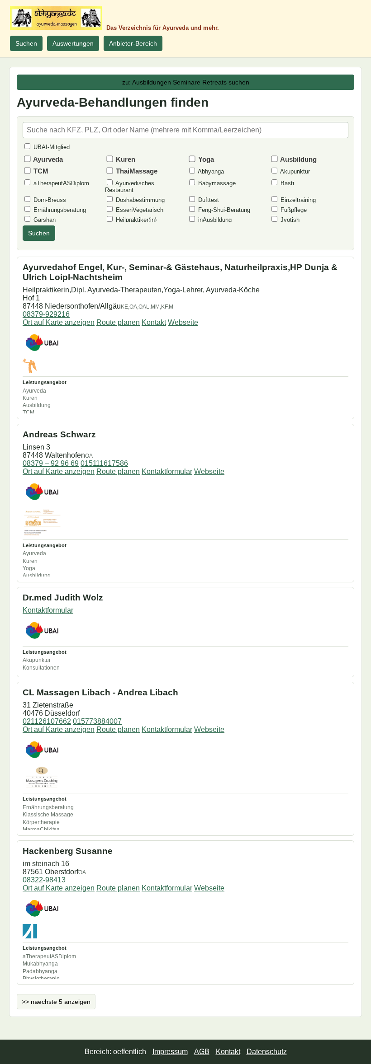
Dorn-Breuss (49, 200)
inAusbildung (214, 219)
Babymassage (216, 183)
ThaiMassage (135, 171)
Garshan (44, 219)
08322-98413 (44, 880)
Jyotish (289, 219)
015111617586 (104, 463)
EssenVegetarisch (138, 209)
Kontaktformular (167, 471)
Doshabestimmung (139, 200)
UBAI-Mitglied (51, 147)
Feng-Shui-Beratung (223, 209)
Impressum (170, 1051)
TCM (40, 171)
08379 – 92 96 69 (51, 463)
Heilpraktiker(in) (135, 219)
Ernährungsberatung (59, 209)
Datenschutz (267, 1051)
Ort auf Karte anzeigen (59, 322)
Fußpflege (293, 209)
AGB (201, 1051)
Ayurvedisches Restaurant (129, 186)
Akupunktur (294, 171)
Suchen (26, 43)
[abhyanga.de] (56, 18)
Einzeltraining (297, 200)
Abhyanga (210, 171)
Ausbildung (298, 159)
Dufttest (207, 200)
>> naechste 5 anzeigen (56, 1001)
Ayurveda (47, 159)
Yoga (205, 159)
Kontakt (154, 322)
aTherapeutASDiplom (60, 183)
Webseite (183, 322)
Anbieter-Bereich (133, 43)
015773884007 (97, 721)
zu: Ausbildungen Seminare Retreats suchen (185, 82)
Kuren (124, 159)
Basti (286, 183)
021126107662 (47, 721)
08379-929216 (46, 314)
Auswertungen (73, 43)
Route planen (118, 322)
